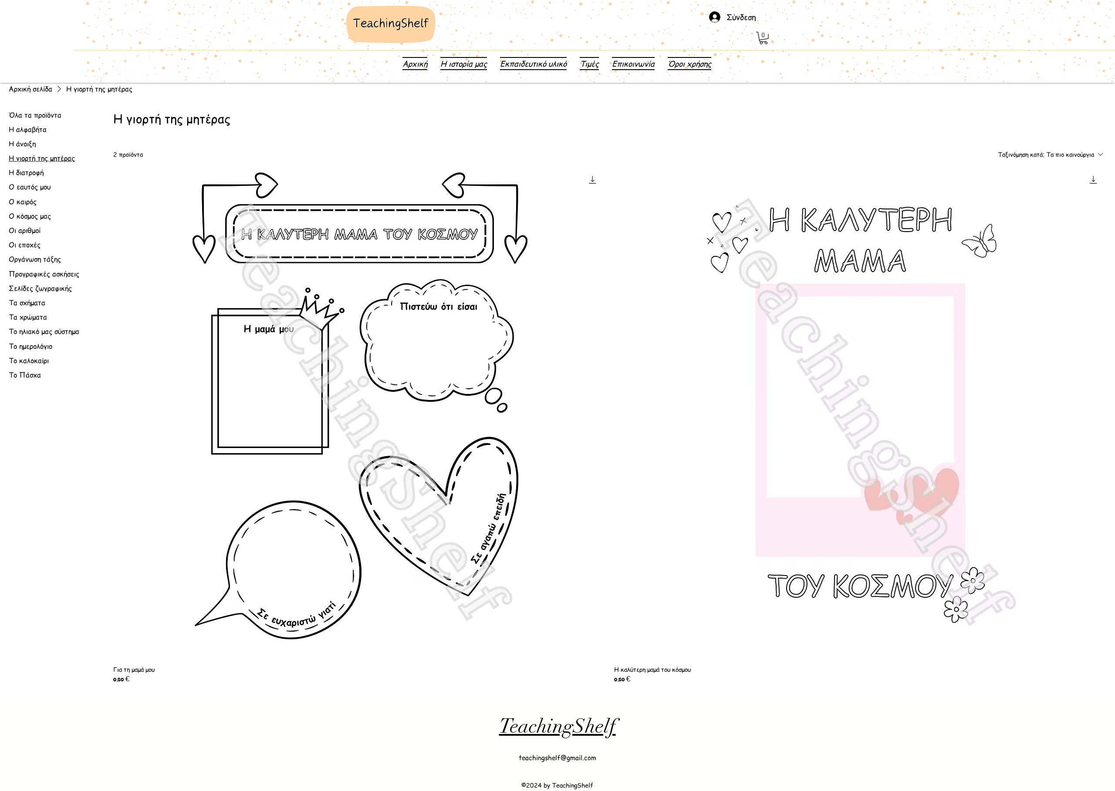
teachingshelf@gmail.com (557, 757)
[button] (763, 38)
